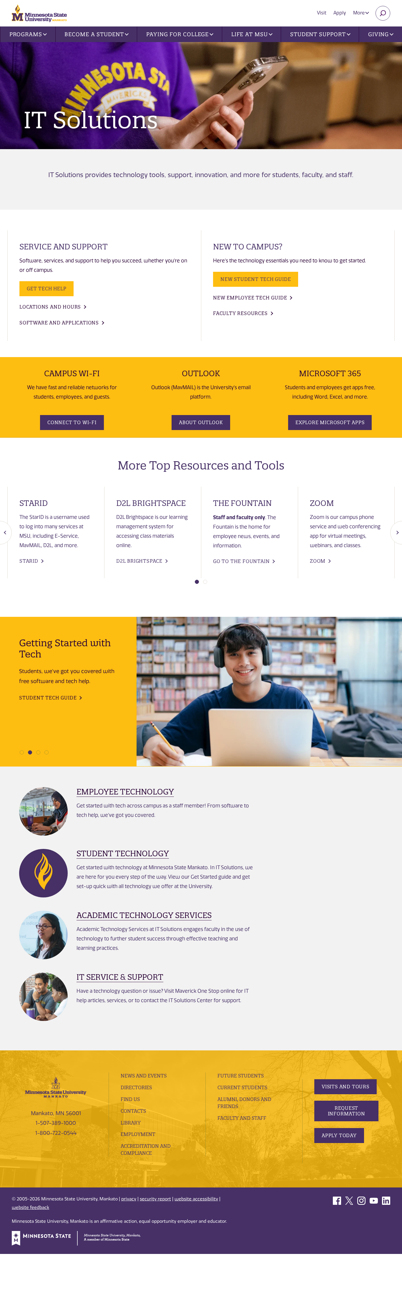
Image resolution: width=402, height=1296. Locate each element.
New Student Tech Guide (255, 279)
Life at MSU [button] (249, 34)
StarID (28, 561)
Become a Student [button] (94, 34)
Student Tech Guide (48, 698)
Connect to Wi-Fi (72, 422)
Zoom (317, 561)
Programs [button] (25, 34)
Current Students (242, 1087)
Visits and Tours (345, 1087)
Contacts (133, 1111)
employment (138, 1134)
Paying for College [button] (177, 34)
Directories (136, 1087)
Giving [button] (378, 34)
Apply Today (339, 1135)
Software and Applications (59, 323)
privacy (128, 1199)
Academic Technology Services (144, 915)
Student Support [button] (318, 34)
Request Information (346, 1111)
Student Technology (123, 853)
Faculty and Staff (241, 1118)
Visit (321, 13)
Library (131, 1123)
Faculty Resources (240, 313)
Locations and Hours (50, 307)
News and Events (144, 1076)
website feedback (30, 1207)
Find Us (130, 1099)
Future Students (240, 1076)
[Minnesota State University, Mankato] (56, 1087)
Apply (339, 13)
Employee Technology (125, 792)
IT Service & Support (120, 977)
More (359, 13)
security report (155, 1199)
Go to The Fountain (241, 561)
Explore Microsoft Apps (329, 422)
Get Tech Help (46, 288)
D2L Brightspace (139, 561)
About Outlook (201, 422)
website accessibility (196, 1199)
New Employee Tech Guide (250, 298)
